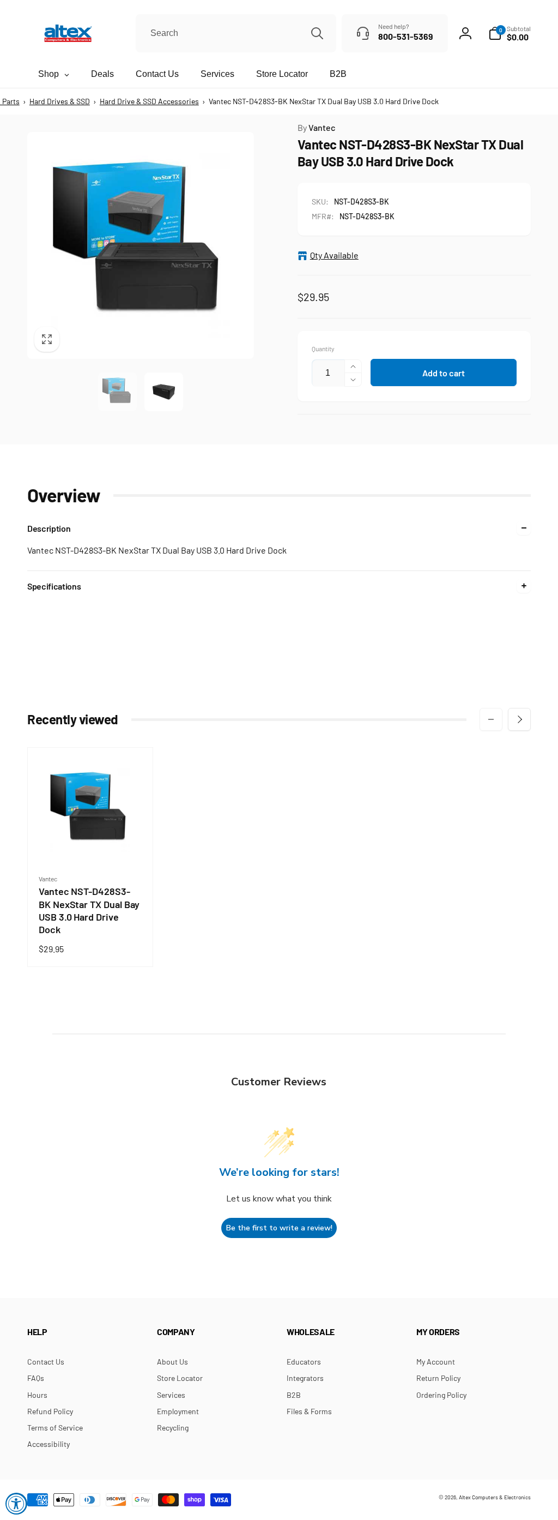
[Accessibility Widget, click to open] (16, 1504)
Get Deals (224, 809)
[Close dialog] (428, 682)
